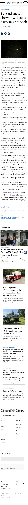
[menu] (25, 3)
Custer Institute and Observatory (10, 158)
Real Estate (3, 439)
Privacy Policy (19, 493)
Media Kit (18, 427)
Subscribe (3, 449)
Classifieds (3, 442)
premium (14, 218)
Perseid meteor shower (6, 218)
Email (2, 455)
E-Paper (2, 446)
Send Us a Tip (19, 424)
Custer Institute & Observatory (17, 217)
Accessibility (24, 492)
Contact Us (18, 430)
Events (2, 433)
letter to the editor (5, 213)
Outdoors (7, 9)
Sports (2, 426)
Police (2, 429)
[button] (25, 252)
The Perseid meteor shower (9, 91)
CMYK (4, 495)
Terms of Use (16, 493)
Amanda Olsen (6, 27)
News (7, 247)
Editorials (11, 388)
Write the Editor (19, 421)
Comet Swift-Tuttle (5, 217)
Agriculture (12, 347)
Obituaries (3, 436)
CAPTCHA (3, 463)
